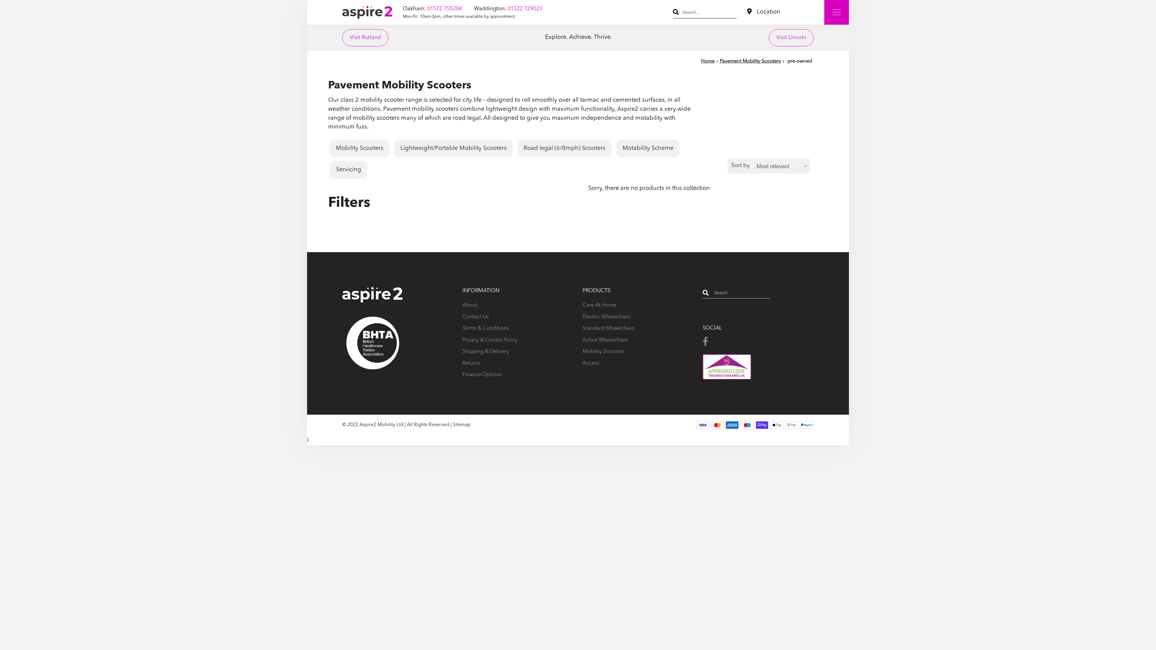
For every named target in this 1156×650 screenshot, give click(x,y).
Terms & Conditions (485, 328)
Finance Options (482, 374)
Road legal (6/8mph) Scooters (564, 148)
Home (708, 61)
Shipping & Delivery (485, 351)
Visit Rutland (365, 37)
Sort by (740, 166)
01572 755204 (444, 8)
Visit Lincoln (791, 37)
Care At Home (600, 305)
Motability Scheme (648, 148)
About (469, 305)
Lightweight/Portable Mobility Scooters (453, 148)
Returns (471, 363)
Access (591, 363)
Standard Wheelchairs (609, 328)
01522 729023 (525, 8)
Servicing (348, 170)
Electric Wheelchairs (606, 317)
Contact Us (475, 317)
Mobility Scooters (359, 148)
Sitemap (462, 424)
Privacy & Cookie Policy (489, 340)
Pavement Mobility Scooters (750, 61)
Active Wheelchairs (605, 340)
